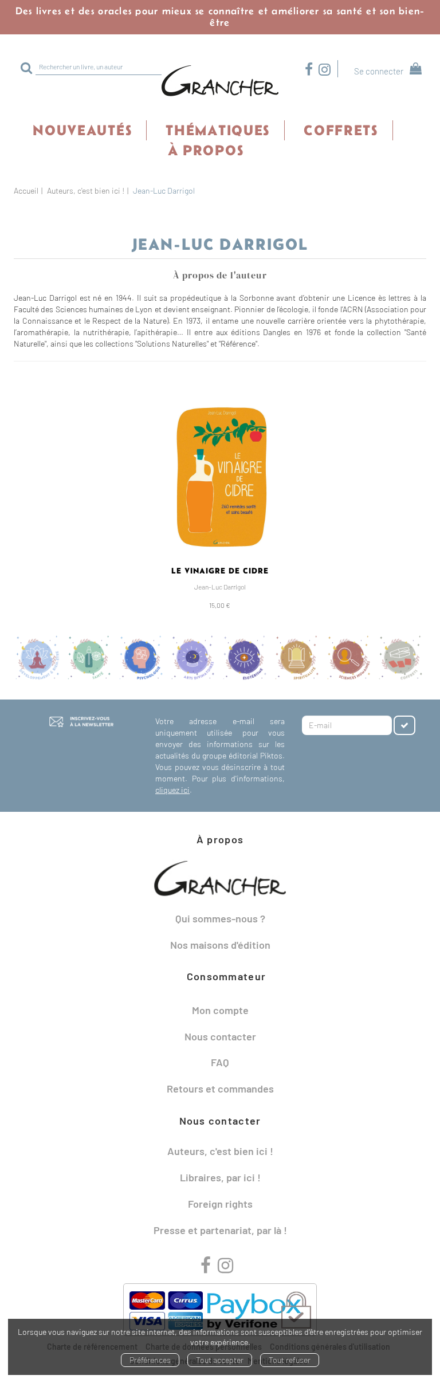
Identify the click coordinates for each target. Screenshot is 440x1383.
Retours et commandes (220, 1088)
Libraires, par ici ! (220, 1177)
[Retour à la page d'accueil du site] (220, 81)
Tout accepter (219, 1360)
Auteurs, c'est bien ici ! (85, 190)
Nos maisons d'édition (220, 944)
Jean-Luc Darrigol (220, 587)
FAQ (220, 1062)
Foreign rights (220, 1203)
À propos (206, 150)
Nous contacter (220, 1036)
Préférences (150, 1360)
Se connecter (378, 71)
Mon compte (220, 1010)
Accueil (26, 190)
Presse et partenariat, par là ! (220, 1230)
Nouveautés (82, 130)
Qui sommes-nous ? (220, 918)
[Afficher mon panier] (413, 70)
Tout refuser (290, 1360)
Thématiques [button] (218, 130)
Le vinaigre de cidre (220, 570)
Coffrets (341, 130)
